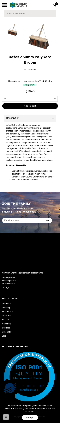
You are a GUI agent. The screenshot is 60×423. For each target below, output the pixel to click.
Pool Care (6, 316)
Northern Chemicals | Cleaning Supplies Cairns (22, 273)
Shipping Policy (9, 280)
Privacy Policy (8, 278)
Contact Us (7, 332)
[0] (54, 5)
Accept (30, 417)
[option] (40, 37)
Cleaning (6, 307)
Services (6, 328)
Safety (5, 320)
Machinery (6, 324)
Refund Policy (8, 283)
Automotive (7, 312)
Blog (4, 336)
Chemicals (6, 303)
